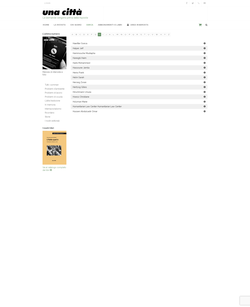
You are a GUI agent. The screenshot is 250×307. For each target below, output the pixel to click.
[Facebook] (187, 3)
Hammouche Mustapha (84, 53)
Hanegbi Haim (79, 58)
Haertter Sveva (80, 43)
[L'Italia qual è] (54, 148)
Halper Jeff (78, 48)
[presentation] (40, 147)
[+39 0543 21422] (199, 3)
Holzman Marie (80, 101)
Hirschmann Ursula (82, 92)
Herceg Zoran (79, 82)
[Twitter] (193, 3)
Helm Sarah (78, 77)
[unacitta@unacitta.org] (204, 3)
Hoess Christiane (81, 96)
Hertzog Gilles (80, 87)
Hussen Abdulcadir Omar (85, 111)
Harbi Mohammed (81, 63)
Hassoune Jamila (81, 67)
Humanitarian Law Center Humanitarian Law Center (97, 106)
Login (47, 3)
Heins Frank (78, 72)
